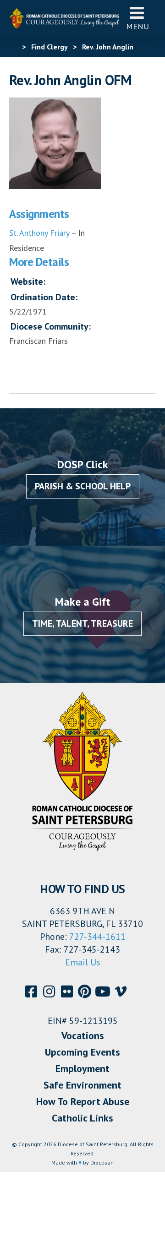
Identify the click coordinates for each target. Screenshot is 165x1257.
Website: (28, 281)
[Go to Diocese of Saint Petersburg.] (12, 46)
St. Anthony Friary (39, 233)
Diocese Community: (51, 326)
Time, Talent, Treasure (82, 623)
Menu (137, 26)
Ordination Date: (44, 297)
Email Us (82, 962)
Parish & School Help (83, 486)
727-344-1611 (97, 937)
